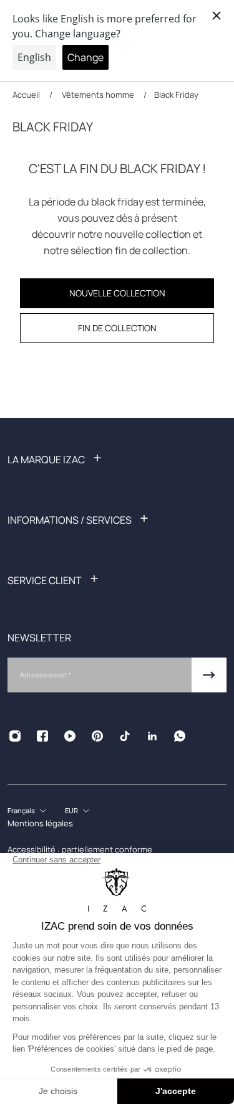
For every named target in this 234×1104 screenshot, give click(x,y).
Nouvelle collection (117, 293)
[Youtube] (70, 736)
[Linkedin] (152, 736)
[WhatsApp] (179, 736)
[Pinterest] (97, 736)
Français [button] (21, 810)
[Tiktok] (125, 736)
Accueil (27, 94)
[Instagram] (15, 736)
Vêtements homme (98, 94)
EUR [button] (71, 810)
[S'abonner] (209, 675)
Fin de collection (117, 328)
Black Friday (176, 94)
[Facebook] (42, 736)
